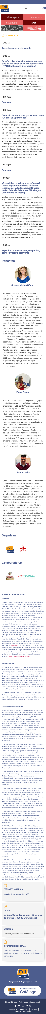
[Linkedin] (30, 1006)
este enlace (15, 645)
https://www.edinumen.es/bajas (20, 656)
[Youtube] (27, 1006)
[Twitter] (19, 1006)
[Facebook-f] (16, 1006)
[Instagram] (23, 1006)
